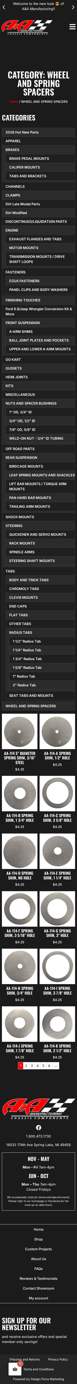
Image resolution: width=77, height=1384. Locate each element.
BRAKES (12, 150)
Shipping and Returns (24, 1359)
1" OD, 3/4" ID (20, 412)
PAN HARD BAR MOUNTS (30, 498)
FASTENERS (15, 272)
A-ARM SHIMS (21, 331)
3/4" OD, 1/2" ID (22, 421)
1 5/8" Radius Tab (27, 667)
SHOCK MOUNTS (20, 517)
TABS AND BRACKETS (27, 176)
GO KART (13, 359)
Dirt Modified (16, 213)
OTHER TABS (20, 624)
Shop (38, 1239)
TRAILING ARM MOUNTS (29, 506)
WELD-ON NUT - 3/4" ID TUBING (36, 438)
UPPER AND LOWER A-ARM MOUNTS (40, 349)
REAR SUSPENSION (21, 457)
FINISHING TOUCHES (23, 300)
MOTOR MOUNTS (23, 248)
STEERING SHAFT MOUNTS (32, 561)
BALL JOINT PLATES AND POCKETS (39, 340)
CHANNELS (15, 186)
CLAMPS (13, 195)
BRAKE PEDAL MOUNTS (29, 158)
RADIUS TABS (20, 632)
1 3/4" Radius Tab (27, 659)
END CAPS (18, 606)
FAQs (38, 1269)
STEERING (14, 526)
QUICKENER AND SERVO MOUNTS (37, 534)
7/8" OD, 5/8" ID (22, 429)
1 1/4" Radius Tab (27, 650)
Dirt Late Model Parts (23, 204)
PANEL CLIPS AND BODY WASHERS (38, 290)
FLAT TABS (18, 615)
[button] (3, 7)
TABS (10, 571)
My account (38, 1298)
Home (13, 102)
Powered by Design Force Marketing (38, 1379)
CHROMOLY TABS (24, 589)
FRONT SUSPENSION (23, 323)
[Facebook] (38, 1127)
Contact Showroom (38, 1288)
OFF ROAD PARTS (20, 449)
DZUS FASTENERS (24, 281)
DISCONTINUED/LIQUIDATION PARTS (36, 221)
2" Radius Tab (24, 685)
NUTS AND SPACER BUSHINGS (31, 403)
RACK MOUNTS (22, 543)
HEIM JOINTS (17, 377)
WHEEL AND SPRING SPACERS (31, 706)
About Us (38, 1259)
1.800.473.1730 (38, 1136)
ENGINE (12, 230)
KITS (9, 386)
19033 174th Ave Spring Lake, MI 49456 (38, 1145)
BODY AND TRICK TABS (29, 580)
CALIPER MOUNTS (24, 167)
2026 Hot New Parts (22, 132)
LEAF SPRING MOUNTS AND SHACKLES (42, 475)
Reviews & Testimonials (39, 1278)
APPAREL (13, 141)
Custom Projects (38, 1249)
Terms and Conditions (38, 1369)
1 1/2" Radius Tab (27, 641)
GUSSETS (14, 368)
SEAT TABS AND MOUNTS (31, 695)
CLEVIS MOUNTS (23, 597)
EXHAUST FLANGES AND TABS (35, 239)
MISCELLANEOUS (20, 394)
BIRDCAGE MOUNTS (26, 466)
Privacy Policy (58, 1359)
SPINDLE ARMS (21, 552)
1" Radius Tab (24, 676)
